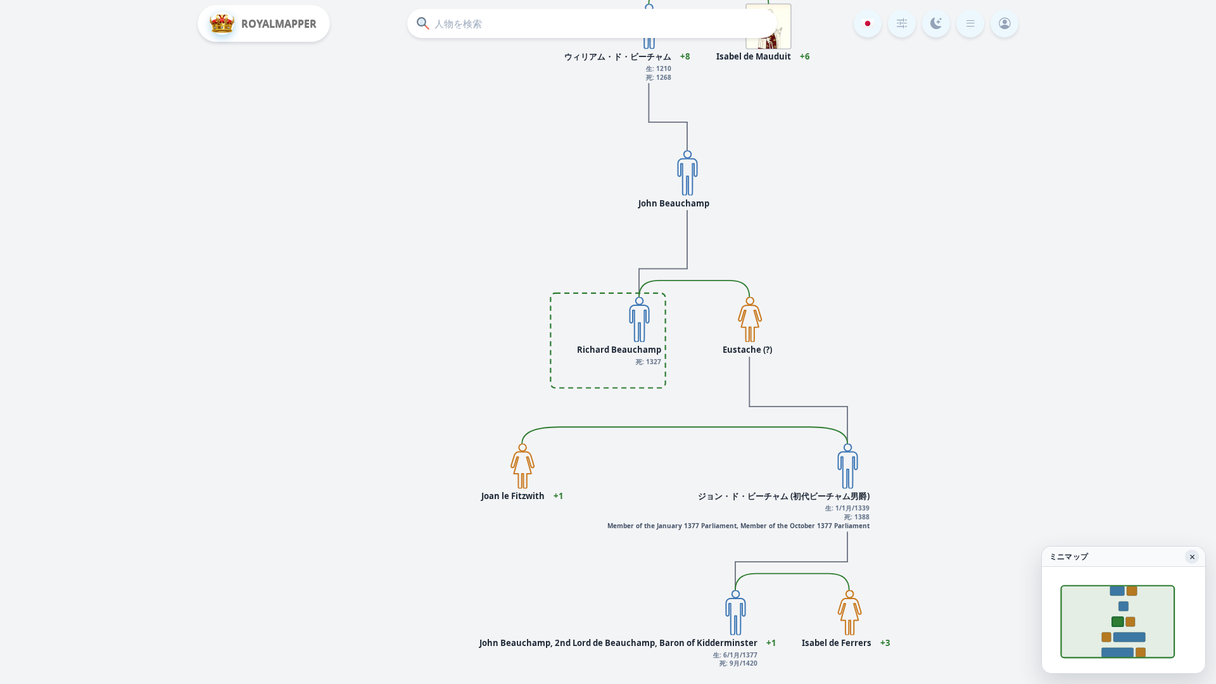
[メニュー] (970, 23)
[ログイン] (1004, 23)
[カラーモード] (936, 23)
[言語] (868, 23)
